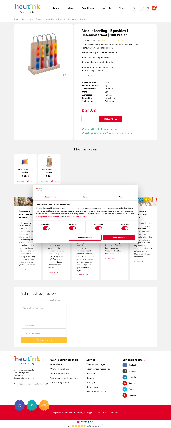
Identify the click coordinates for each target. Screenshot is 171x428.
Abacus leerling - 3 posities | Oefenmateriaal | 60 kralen (49, 173)
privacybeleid (41, 216)
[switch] (72, 228)
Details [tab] (85, 197)
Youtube (132, 383)
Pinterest (132, 395)
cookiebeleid (54, 216)
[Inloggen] (141, 8)
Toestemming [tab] (50, 197)
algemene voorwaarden (77, 216)
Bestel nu (108, 119)
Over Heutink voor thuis (64, 359)
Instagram (133, 371)
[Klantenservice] (147, 8)
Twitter (131, 389)
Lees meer (88, 75)
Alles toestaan (119, 238)
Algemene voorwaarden (62, 412)
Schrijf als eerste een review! (113, 40)
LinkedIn (132, 377)
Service (90, 359)
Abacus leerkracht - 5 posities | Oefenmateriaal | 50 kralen (25, 173)
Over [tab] (120, 197)
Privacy (80, 412)
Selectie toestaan (85, 238)
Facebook (132, 365)
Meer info (20, 181)
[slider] (29, 299)
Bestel (32, 181)
